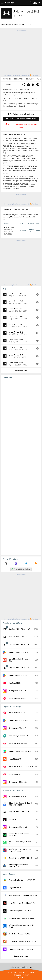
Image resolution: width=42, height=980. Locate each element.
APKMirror (9, 3)
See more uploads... (21, 370)
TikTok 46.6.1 (14, 819)
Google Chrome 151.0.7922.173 (20, 858)
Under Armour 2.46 (16, 324)
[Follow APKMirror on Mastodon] (16, 564)
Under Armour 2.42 (16, 355)
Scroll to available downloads (23, 119)
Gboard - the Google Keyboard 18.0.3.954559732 (20, 804)
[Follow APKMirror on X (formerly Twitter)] (6, 564)
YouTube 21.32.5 (15, 683)
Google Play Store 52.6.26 (18, 675)
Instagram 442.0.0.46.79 (18, 728)
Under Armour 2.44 (16, 340)
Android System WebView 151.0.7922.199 (18, 866)
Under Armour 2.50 (16, 293)
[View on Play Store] (28, 85)
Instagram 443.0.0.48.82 (18, 782)
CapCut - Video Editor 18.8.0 (19, 629)
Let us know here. (26, 967)
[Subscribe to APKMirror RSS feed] (36, 564)
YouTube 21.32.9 (15, 774)
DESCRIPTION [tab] (18, 79)
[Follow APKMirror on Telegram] (26, 564)
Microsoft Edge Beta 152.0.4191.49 (22, 880)
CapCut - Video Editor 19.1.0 (19, 637)
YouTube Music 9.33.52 (17, 698)
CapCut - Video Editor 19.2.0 (19, 812)
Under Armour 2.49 (16, 301)
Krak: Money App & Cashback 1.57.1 (22, 903)
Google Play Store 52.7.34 (18, 652)
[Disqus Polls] (21, 409)
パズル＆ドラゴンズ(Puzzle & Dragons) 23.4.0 (20, 850)
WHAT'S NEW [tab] (7, 79)
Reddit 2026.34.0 (15, 759)
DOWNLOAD (30, 79)
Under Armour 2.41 (16, 363)
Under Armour (22, 15)
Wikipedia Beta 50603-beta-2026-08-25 (23, 895)
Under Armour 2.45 (16, 332)
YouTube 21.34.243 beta (18, 744)
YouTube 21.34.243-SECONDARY (21, 767)
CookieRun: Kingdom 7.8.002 (19, 934)
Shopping (7, 85)
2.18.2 (8, 227)
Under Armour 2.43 (16, 347)
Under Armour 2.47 (16, 317)
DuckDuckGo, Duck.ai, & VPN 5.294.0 (22, 942)
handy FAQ (9, 217)
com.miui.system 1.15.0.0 (18, 736)
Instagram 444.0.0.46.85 (18, 827)
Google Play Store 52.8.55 (18, 720)
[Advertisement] (21, 53)
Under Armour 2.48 (16, 309)
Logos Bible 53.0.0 (16, 888)
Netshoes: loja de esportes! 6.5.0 (21, 949)
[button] (23, 85)
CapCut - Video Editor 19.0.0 (19, 645)
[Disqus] (21, 467)
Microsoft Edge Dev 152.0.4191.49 (21, 918)
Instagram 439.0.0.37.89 (18, 691)
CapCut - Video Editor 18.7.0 (19, 668)
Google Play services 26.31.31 (20, 751)
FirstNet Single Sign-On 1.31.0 (20, 911)
